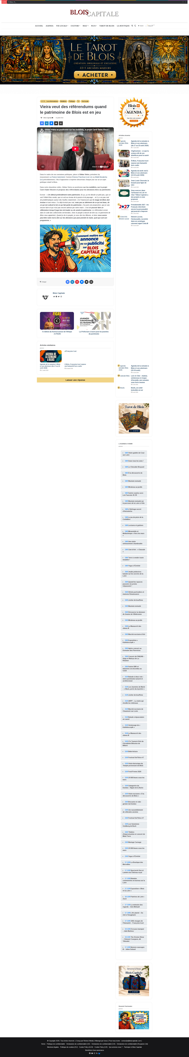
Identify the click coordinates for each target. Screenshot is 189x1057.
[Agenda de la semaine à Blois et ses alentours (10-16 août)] (124, 368)
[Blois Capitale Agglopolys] (94, 13)
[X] (59, 296)
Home (43, 1044)
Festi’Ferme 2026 (134, 771)
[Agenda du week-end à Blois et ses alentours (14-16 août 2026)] (124, 173)
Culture (75, 26)
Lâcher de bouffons (135, 600)
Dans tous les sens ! (136, 461)
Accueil (39, 26)
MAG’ (85, 26)
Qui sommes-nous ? (116, 1047)
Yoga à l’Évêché (134, 566)
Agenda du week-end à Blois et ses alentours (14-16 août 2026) (139, 173)
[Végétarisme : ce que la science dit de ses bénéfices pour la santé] (124, 153)
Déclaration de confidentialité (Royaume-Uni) (132, 1044)
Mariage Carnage (134, 842)
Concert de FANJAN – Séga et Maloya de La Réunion (133, 658)
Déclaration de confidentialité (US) (103, 1044)
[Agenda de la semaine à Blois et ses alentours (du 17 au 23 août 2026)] (51, 356)
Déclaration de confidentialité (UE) (78, 1044)
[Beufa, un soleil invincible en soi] (124, 390)
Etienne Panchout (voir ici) (82, 177)
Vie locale (61, 26)
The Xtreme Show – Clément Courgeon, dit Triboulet (133, 939)
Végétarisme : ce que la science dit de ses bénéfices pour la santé (140, 153)
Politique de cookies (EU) (69, 1047)
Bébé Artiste (133, 751)
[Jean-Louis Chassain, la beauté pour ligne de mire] (124, 183)
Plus (93, 26)
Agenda (49, 26)
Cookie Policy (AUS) (86, 1047)
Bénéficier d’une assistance (94, 1050)
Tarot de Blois (106, 26)
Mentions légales (53, 1047)
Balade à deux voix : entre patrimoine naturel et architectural (133, 679)
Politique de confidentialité (56, 1044)
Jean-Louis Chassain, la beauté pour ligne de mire (140, 183)
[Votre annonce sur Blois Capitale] (75, 248)
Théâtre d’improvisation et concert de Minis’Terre (134, 834)
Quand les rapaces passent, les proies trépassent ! (132, 584)
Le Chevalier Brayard (136, 467)
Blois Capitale (48, 117)
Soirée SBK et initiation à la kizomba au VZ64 (132, 669)
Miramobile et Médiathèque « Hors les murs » (133, 533)
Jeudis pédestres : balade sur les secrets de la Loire (133, 574)
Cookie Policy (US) (100, 1047)
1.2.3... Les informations (49, 101)
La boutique (123, 26)
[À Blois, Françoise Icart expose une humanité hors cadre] (75, 356)
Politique (72, 101)
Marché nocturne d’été (136, 634)
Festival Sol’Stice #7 (136, 757)
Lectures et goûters (135, 525)
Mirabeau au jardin (135, 487)
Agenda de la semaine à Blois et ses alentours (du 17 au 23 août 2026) (50, 366)
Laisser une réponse (75, 380)
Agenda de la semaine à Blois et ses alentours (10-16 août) (140, 368)
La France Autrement (57, 177)
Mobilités (63, 101)
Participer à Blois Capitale (133, 1047)
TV (78, 101)
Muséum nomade (134, 481)
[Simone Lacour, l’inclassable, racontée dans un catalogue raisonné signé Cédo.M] (124, 289)
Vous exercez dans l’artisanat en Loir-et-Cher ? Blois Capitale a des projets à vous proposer (139, 195)
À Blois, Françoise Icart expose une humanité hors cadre (139, 163)
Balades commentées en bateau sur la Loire (134, 880)
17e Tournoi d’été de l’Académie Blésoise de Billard (133, 743)
